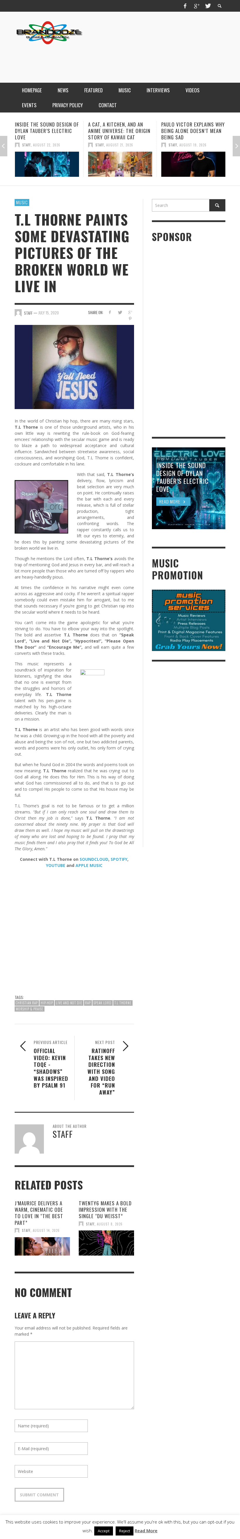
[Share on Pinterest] (130, 319)
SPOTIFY (119, 859)
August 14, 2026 (46, 1230)
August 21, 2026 (46, 145)
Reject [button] (124, 1530)
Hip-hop (47, 1002)
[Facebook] (185, 6)
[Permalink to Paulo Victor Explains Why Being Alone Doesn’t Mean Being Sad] (120, 164)
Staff (26, 145)
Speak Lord (103, 1002)
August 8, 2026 (110, 1223)
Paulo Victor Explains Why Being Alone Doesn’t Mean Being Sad (120, 131)
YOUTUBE (55, 865)
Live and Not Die (69, 1002)
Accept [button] (103, 1530)
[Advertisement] (118, 59)
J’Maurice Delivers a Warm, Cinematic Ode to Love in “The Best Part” (39, 1212)
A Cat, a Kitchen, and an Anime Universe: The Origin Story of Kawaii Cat (46, 131)
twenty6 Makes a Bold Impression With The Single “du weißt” (105, 1209)
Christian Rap (27, 1002)
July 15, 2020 (48, 313)
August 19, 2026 (119, 145)
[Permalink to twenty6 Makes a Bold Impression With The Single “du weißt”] (106, 1243)
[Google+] (196, 6)
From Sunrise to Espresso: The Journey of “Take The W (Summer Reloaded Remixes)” (193, 134)
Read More (146, 1530)
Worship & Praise (29, 1009)
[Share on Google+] (130, 312)
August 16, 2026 (193, 151)
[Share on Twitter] (120, 312)
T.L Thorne (122, 1002)
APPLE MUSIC (89, 865)
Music (22, 202)
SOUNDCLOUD (94, 859)
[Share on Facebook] (110, 312)
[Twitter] (207, 6)
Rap (88, 1002)
